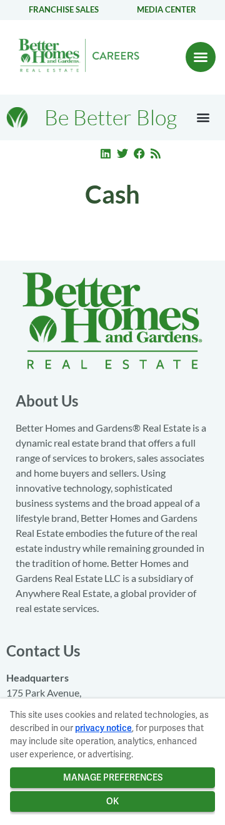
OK (112, 801)
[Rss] (155, 153)
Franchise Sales (64, 9)
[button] (201, 57)
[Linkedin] (106, 153)
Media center (166, 9)
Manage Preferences (112, 777)
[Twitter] (122, 153)
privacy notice (103, 728)
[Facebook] (139, 153)
